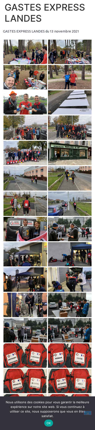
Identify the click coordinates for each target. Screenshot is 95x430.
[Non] (88, 413)
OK (49, 423)
